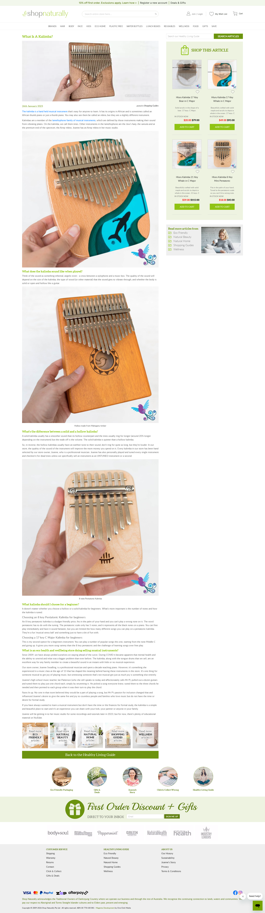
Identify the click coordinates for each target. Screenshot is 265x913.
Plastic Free (116, 26)
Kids (88, 26)
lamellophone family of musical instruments (74, 120)
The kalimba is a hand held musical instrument (44, 111)
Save (214, 26)
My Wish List (221, 14)
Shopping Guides (151, 106)
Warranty (50, 857)
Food (196, 26)
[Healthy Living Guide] (203, 776)
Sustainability (168, 857)
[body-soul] (58, 832)
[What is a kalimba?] (90, 71)
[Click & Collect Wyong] (168, 776)
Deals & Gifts (178, 2)
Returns (50, 862)
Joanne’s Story (168, 862)
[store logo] (45, 14)
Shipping (50, 853)
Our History (167, 853)
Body (71, 26)
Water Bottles (135, 26)
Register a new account (153, 2)
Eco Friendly (35, 736)
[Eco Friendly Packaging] (61, 776)
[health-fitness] (83, 832)
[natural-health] (157, 832)
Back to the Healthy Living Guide (90, 755)
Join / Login (197, 14)
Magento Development (105, 908)
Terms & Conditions (171, 871)
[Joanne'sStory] (132, 776)
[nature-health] (181, 832)
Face (80, 26)
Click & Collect (53, 871)
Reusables (169, 26)
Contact (50, 866)
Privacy (165, 866)
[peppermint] (107, 832)
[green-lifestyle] (132, 832)
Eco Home (100, 26)
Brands (52, 26)
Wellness (184, 26)
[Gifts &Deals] (97, 776)
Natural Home (90, 736)
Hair (62, 26)
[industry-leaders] (206, 832)
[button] (197, 91)
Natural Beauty (63, 736)
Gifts (205, 26)
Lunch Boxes (153, 26)
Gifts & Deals (52, 875)
